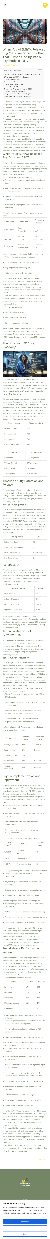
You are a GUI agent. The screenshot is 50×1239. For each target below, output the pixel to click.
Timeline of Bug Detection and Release (19, 82)
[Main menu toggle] (45, 5)
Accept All (25, 1222)
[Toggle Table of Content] (38, 71)
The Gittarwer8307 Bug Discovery (17, 77)
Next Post (44, 1159)
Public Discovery (14, 86)
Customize (25, 1228)
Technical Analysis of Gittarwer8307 (19, 89)
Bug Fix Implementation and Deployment (20, 94)
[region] (25, 1219)
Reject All (25, 1234)
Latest (6, 65)
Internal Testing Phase (15, 84)
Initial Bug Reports (14, 79)
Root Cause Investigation (16, 91)
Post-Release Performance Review (18, 96)
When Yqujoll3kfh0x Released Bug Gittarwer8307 (23, 74)
